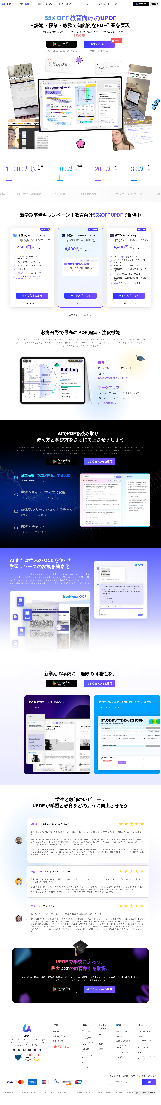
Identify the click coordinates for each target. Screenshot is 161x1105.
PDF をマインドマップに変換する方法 (38, 497)
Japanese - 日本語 (146, 1092)
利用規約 (61, 1093)
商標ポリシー (110, 1093)
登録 (149, 1082)
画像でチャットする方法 (32, 514)
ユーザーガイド (144, 1031)
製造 (101, 1058)
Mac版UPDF (86, 1038)
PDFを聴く (9, 194)
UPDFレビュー (122, 1036)
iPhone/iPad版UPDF (87, 1043)
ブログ (119, 1057)
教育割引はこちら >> (80, 315)
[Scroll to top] (155, 1099)
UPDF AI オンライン (87, 1056)
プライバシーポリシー (49, 1093)
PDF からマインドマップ (73, 194)
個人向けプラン (59, 1031)
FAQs (140, 1036)
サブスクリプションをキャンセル (146, 1057)
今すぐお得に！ (103, 43)
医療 (101, 1039)
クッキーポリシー (89, 1093)
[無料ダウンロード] (141, 4)
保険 (101, 1049)
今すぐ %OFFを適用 (99, 461)
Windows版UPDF (86, 1032)
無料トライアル (32, 303)
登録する (154, 4)
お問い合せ (142, 1052)
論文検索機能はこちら (31, 480)
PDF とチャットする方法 (32, 531)
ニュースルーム (122, 1052)
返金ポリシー (100, 1093)
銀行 (101, 1034)
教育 (101, 1044)
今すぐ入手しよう (32, 295)
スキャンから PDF (115, 194)
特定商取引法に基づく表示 (125, 1093)
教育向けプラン (59, 1041)
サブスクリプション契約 (73, 1093)
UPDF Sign (86, 1067)
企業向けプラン (59, 1036)
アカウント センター (146, 1047)
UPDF (8, 4)
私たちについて (122, 1031)
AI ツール (85, 1062)
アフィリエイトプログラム (123, 1046)
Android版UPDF (85, 1050)
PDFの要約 (36, 194)
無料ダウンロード (141, 4)
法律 (101, 1053)
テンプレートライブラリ (146, 1041)
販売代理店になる (123, 1041)
